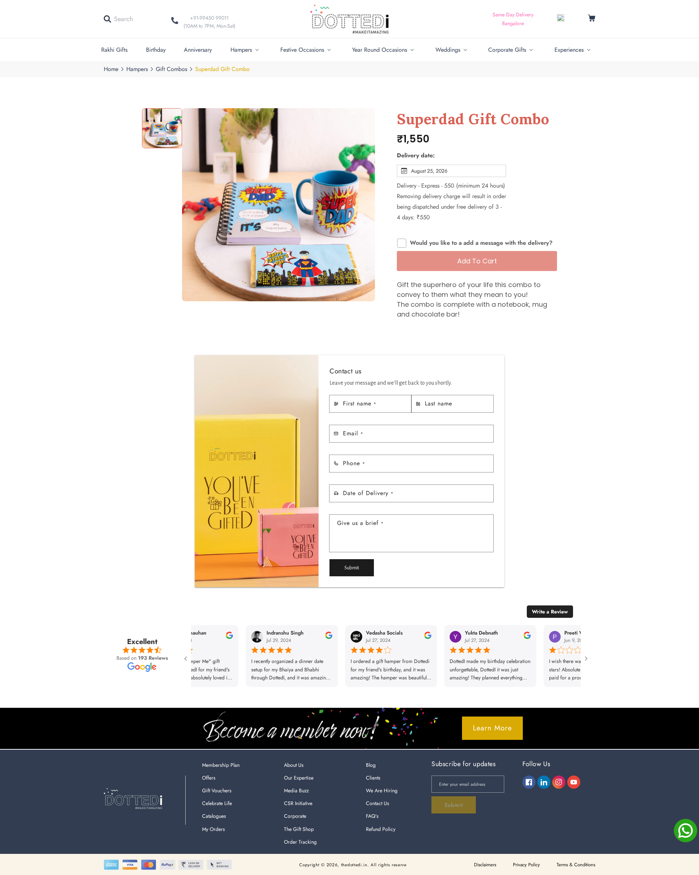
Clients (373, 777)
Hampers (137, 69)
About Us (294, 765)
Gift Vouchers (217, 790)
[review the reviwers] (204, 637)
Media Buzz (296, 790)
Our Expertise (298, 777)
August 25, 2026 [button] (429, 170)
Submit (351, 567)
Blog (371, 765)
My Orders (213, 829)
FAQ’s (372, 816)
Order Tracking (300, 841)
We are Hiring (382, 790)
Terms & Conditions (576, 864)
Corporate (295, 816)
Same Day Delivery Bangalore (513, 19)
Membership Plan (221, 765)
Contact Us (377, 803)
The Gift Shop (299, 829)
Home (111, 69)
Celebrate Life (217, 803)
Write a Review (550, 611)
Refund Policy (380, 829)
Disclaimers (485, 864)
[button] (118, 19)
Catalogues (214, 816)
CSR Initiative (298, 803)
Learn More (492, 728)
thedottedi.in (354, 865)
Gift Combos (171, 69)
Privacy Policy (526, 864)
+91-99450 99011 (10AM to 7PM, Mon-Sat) (209, 22)
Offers (209, 777)
